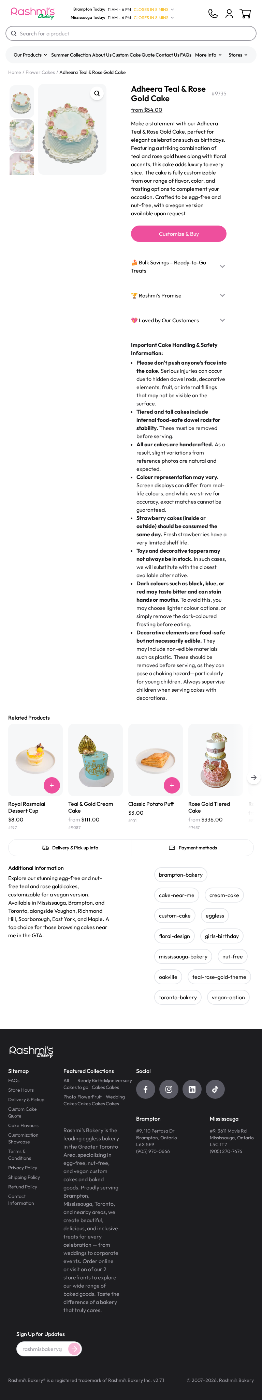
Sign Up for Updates (40, 1333)
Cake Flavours (23, 1125)
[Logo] (33, 13)
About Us (102, 55)
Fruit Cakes (98, 1100)
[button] (30, 54)
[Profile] (229, 13)
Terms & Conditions (19, 1154)
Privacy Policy (22, 1168)
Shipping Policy (24, 1177)
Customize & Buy (179, 233)
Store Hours (21, 1090)
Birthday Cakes (99, 1083)
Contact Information (21, 1199)
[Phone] (213, 13)
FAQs (185, 55)
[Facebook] (145, 1089)
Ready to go (84, 1083)
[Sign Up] (74, 1349)
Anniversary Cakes (113, 1083)
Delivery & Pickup (26, 1099)
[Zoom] (97, 93)
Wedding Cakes (113, 1100)
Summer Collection (71, 55)
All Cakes (70, 1083)
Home (14, 72)
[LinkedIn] (192, 1089)
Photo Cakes (70, 1100)
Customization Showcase (23, 1138)
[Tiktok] (215, 1089)
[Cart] (229, 13)
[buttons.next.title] (254, 777)
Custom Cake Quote (133, 55)
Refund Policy (22, 1187)
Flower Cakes (40, 72)
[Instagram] (168, 1089)
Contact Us (167, 55)
